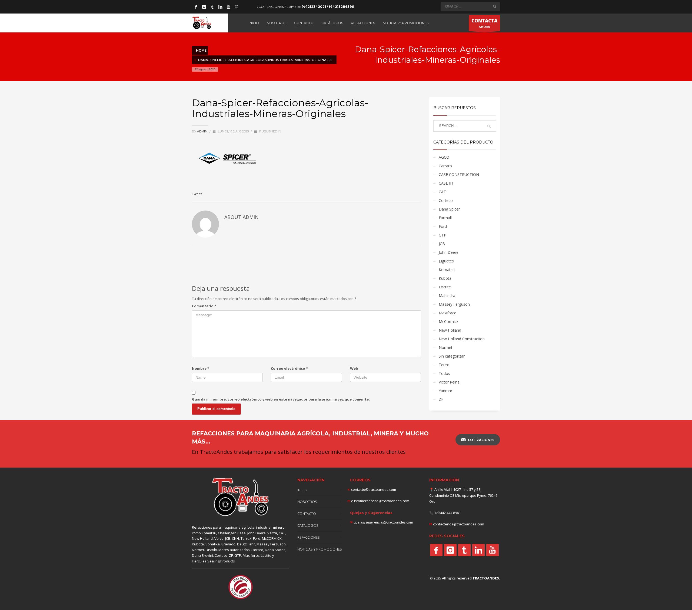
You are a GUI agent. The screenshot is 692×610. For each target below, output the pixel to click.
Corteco (446, 200)
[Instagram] (204, 7)
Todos (444, 373)
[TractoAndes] (436, 550)
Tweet (197, 193)
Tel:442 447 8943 (447, 512)
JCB (442, 243)
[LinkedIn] (220, 7)
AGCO (444, 157)
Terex (444, 364)
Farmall (445, 217)
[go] (494, 6)
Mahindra (447, 295)
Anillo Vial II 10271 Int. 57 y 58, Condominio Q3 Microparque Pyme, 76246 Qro (463, 495)
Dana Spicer (449, 209)
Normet (446, 347)
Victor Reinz (449, 382)
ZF (441, 399)
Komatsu (447, 269)
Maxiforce (447, 312)
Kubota (445, 278)
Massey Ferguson (454, 304)
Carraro (445, 165)
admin (202, 131)
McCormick (448, 321)
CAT (442, 191)
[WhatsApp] (236, 7)
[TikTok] (212, 7)
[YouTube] (228, 7)
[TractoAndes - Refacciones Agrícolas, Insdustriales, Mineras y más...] (240, 497)
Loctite (445, 286)
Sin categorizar (452, 356)
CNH (235, 538)
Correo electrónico (289, 368)
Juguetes (446, 261)
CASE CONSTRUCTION (459, 174)
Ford (443, 226)
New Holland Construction (462, 338)
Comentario (204, 306)
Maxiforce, (251, 555)
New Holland (450, 330)
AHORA (484, 23)
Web (354, 368)
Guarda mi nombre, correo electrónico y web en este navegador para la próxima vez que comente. (281, 399)
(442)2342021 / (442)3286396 (328, 7)
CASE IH (446, 183)
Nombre (200, 368)
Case (241, 533)
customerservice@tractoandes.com (379, 500)
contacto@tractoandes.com (371, 489)
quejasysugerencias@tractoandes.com (383, 522)
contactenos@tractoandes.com (458, 524)
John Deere (448, 252)
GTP (442, 235)
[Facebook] (196, 7)
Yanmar (445, 390)
